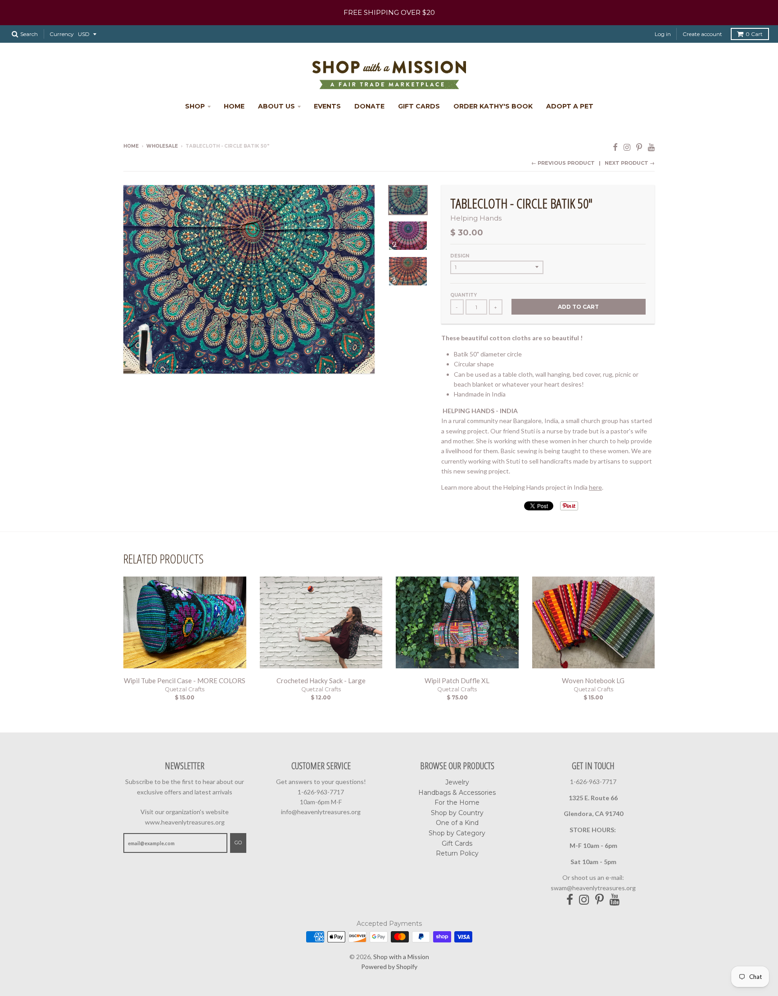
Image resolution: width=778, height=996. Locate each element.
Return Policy (457, 853)
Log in (663, 34)
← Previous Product (563, 163)
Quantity (463, 295)
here (595, 487)
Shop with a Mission (401, 956)
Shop (195, 106)
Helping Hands (476, 218)
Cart (754, 34)
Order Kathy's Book (493, 106)
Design (459, 256)
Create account (702, 34)
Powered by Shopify (389, 966)
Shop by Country (457, 813)
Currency (62, 34)
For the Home (456, 802)
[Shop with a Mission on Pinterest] (639, 146)
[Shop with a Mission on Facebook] (615, 146)
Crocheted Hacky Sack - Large (321, 680)
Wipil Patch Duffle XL (457, 680)
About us (276, 106)
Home (234, 106)
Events (327, 106)
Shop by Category (457, 833)
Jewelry (457, 782)
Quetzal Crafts (184, 689)
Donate (369, 106)
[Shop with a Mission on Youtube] (651, 146)
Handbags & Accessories (457, 793)
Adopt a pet (569, 106)
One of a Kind (457, 823)
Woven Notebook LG (593, 680)
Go (238, 842)
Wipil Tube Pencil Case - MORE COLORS (184, 680)
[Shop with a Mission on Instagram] (627, 146)
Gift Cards (419, 106)
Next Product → (630, 163)
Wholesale (162, 146)
